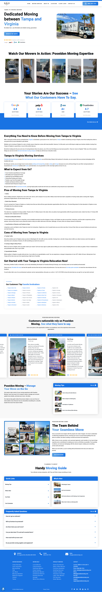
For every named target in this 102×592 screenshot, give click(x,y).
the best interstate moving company (27, 150)
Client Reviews (16, 564)
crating (50, 164)
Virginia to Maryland (41, 302)
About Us (46, 3)
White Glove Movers (39, 579)
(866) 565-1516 (92, 3)
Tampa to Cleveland (11, 304)
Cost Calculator (9, 503)
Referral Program (17, 575)
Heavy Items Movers (59, 566)
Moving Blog (16, 568)
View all (92, 385)
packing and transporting (38, 164)
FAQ (13, 570)
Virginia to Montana (41, 304)
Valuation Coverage (59, 573)
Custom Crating (57, 572)
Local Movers (37, 564)
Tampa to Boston (11, 300)
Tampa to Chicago (11, 292)
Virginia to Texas (41, 290)
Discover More (58, 454)
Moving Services (37, 3)
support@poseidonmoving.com (81, 581)
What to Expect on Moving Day (69, 398)
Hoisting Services (58, 570)
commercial (15, 165)
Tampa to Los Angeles (12, 290)
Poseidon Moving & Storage (11, 159)
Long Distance (37, 566)
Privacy (44, 589)
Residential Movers (38, 572)
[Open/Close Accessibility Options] (3, 589)
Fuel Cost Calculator (66, 490)
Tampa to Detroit (26, 287)
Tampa (59, 139)
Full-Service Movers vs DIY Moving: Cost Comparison (73, 496)
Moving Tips (8, 484)
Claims (14, 577)
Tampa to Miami (11, 295)
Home (28, 3)
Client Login (62, 3)
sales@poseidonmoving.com (84, 570)
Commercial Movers (38, 573)
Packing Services (38, 575)
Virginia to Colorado (41, 297)
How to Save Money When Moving (69, 410)
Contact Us (71, 3)
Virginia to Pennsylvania (42, 300)
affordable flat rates (16, 267)
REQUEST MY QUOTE (12, 34)
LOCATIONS (54, 3)
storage (57, 164)
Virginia (31, 139)
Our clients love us (91, 122)
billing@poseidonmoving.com (80, 573)
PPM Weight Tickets (66, 484)
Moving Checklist (17, 573)
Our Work (7, 497)
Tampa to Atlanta (11, 297)
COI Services (57, 577)
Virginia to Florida (41, 287)
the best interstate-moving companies (32, 159)
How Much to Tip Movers (67, 404)
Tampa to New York (11, 287)
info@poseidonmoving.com (76, 554)
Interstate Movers (38, 568)
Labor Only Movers (58, 575)
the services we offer (21, 186)
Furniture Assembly (59, 568)
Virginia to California (41, 292)
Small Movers (57, 579)
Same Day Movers (58, 564)
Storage (35, 577)
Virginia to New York (41, 295)
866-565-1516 (80, 568)
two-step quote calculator (72, 267)
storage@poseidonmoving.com (81, 577)
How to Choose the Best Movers (69, 392)
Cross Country (37, 570)
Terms (14, 579)
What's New (8, 490)
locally (27, 165)
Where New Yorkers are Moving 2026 (70, 502)
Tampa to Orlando (11, 302)
